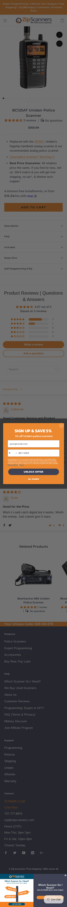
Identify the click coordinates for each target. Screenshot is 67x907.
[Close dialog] (61, 425)
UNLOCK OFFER (33, 471)
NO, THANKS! (33, 479)
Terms (21, 465)
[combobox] (12, 453)
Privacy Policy (13, 465)
